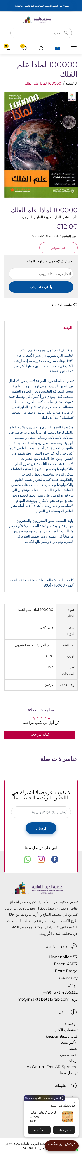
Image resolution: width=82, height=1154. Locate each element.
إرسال (41, 828)
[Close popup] (74, 1101)
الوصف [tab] (66, 327)
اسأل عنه (39, 1130)
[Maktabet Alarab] (41, 19)
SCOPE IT (30, 1148)
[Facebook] (54, 859)
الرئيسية (72, 83)
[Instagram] (41, 859)
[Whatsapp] (27, 859)
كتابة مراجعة (40, 734)
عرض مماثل (64, 1130)
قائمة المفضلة (61, 305)
